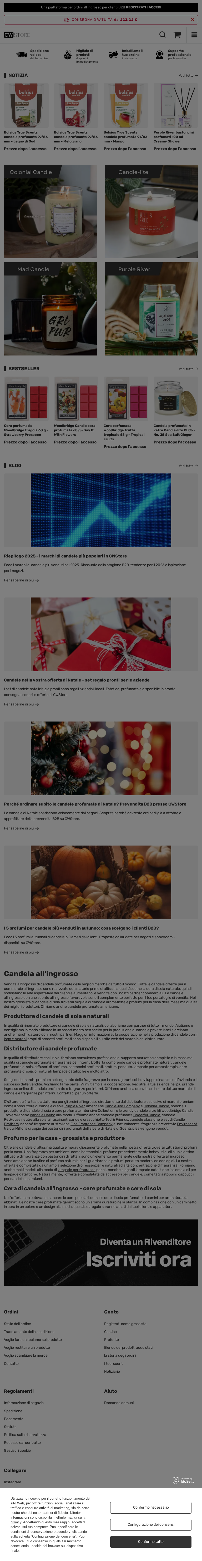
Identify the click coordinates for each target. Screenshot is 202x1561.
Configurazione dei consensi (151, 1524)
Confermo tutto (151, 1541)
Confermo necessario (151, 1507)
